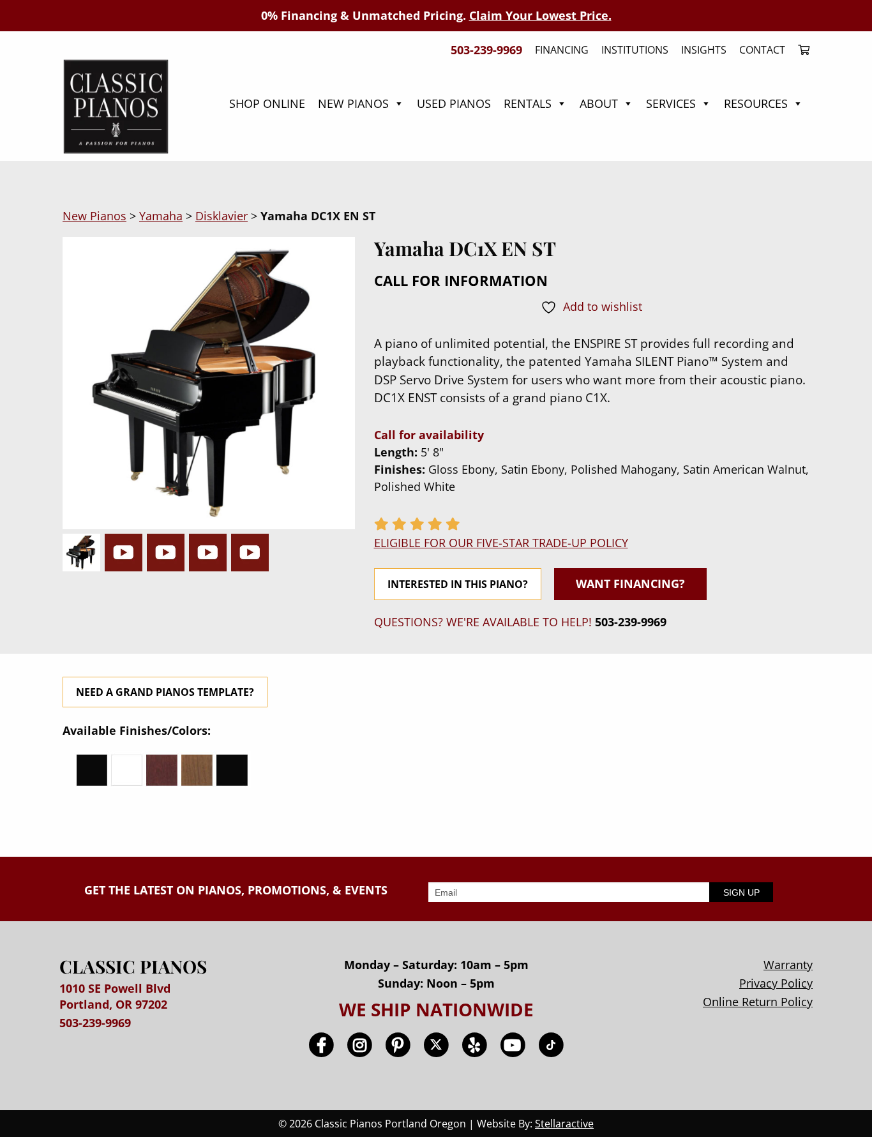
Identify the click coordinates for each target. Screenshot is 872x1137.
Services (671, 103)
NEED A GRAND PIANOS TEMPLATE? (165, 692)
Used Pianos (454, 103)
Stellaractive (564, 1124)
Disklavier (221, 215)
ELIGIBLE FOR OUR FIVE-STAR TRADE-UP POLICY (501, 542)
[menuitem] (800, 50)
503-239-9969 (630, 621)
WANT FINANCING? (630, 583)
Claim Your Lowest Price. (540, 15)
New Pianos (353, 103)
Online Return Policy (758, 1001)
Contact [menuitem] (762, 50)
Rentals (528, 103)
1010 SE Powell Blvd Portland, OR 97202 (114, 996)
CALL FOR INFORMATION (461, 280)
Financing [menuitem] (562, 50)
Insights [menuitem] (703, 50)
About (599, 103)
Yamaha (161, 215)
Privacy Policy (776, 983)
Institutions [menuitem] (634, 50)
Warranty (788, 964)
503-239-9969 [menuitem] (486, 50)
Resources (756, 103)
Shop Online (267, 103)
